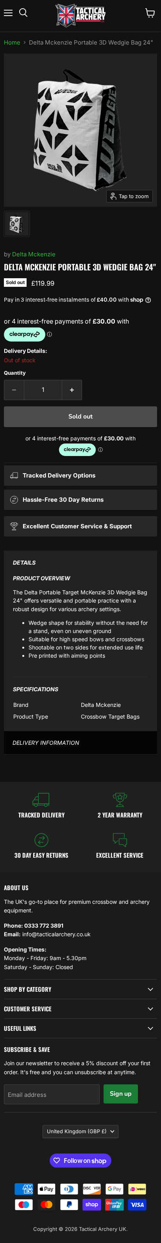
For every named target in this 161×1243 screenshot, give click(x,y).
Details (24, 562)
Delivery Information (46, 742)
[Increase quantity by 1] (72, 390)
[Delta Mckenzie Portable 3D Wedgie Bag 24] (16, 223)
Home (12, 42)
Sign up (121, 1093)
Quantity (15, 373)
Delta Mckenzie (33, 254)
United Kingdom (77, 1131)
